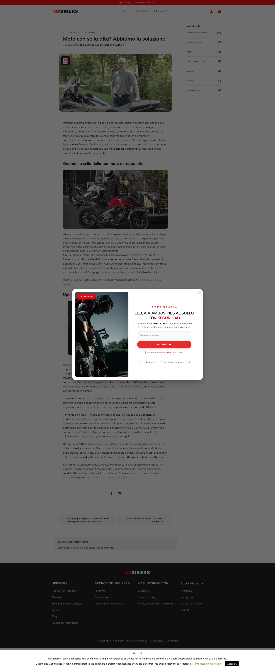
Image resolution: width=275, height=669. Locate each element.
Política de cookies (169, 362)
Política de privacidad (148, 362)
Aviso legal (185, 362)
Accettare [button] (232, 663)
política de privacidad (174, 352)
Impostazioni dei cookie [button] (208, 663)
